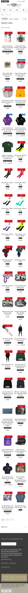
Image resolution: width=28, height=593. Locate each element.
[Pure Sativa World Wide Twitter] (4, 1)
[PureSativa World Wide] (14, 5)
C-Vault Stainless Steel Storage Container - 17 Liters (8, 102)
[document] (14, 588)
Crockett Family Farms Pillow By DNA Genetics (20, 313)
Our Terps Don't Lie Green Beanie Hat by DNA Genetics (20, 366)
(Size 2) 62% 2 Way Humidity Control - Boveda (7, 75)
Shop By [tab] (4, 19)
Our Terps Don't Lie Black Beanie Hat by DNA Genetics (7, 393)
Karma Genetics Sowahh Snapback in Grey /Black (20, 451)
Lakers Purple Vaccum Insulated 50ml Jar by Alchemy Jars (7, 451)
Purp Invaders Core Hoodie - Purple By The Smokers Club (7, 129)
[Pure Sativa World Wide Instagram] (8, 1)
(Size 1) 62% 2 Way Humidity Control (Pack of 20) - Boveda (20, 47)
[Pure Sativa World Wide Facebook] (2, 1)
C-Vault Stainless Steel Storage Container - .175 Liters (20, 75)
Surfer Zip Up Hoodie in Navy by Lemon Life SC (8, 478)
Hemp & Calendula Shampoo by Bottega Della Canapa (7, 47)
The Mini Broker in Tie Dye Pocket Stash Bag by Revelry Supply (7, 507)
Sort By (11, 19)
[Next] (12, 519)
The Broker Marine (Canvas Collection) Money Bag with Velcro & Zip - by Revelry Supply (7, 422)
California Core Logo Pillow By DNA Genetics (7, 313)
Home (2, 14)
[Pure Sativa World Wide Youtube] (6, 1)
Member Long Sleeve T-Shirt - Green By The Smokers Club (7, 157)
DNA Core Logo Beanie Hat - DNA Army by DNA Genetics (20, 393)
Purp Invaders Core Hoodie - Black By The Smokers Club (20, 129)
